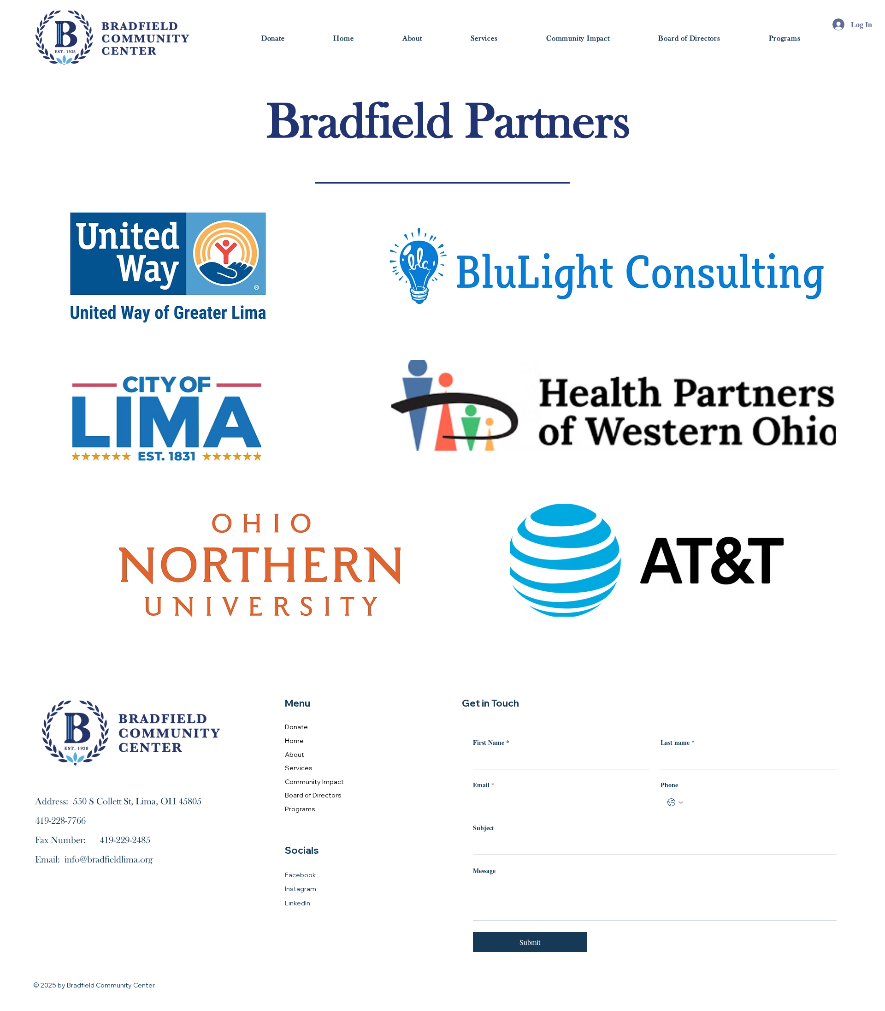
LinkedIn (297, 903)
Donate (296, 727)
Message (484, 870)
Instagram (300, 889)
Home (294, 741)
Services (299, 768)
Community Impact (314, 782)
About (294, 754)
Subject (483, 828)
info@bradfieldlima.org (109, 860)
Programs (300, 809)
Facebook (300, 875)
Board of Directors (313, 795)
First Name (491, 742)
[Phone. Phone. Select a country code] (675, 802)
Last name (678, 742)
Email (484, 785)
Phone (669, 785)
